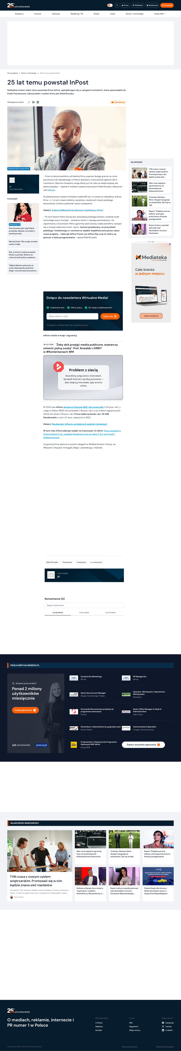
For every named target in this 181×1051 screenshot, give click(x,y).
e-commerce (96, 562)
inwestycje (81, 562)
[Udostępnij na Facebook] (34, 102)
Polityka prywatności (129, 1047)
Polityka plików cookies (165, 1047)
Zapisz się (108, 316)
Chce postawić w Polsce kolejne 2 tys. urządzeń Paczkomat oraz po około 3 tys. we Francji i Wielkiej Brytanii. (82, 434)
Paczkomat (67, 562)
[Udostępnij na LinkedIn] (38, 102)
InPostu (51, 190)
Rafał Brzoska (52, 562)
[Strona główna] (18, 5)
